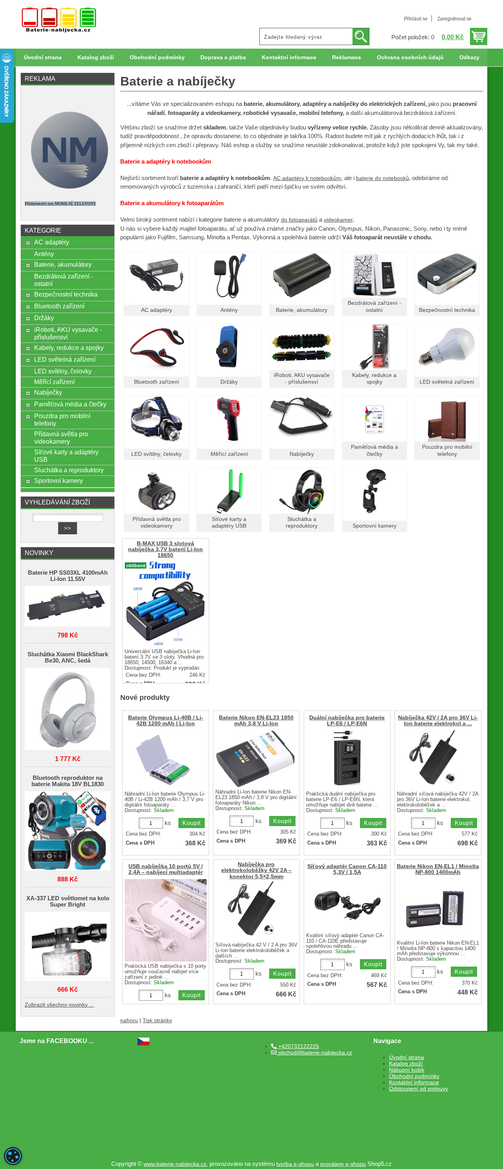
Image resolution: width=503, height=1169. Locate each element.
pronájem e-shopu (343, 1164)
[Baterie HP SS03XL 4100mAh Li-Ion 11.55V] (67, 607)
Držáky (229, 382)
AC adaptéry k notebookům (307, 178)
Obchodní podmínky (157, 57)
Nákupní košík (406, 1070)
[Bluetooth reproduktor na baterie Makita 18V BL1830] (67, 831)
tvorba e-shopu (295, 1164)
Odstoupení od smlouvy (418, 1089)
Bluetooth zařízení (156, 382)
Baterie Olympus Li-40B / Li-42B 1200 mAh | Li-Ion (165, 721)
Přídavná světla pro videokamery (61, 437)
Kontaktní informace (289, 57)
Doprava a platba (223, 57)
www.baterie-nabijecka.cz (174, 1164)
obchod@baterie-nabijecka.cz (314, 1053)
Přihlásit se (416, 19)
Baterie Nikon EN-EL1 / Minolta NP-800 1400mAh (438, 869)
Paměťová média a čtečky (70, 404)
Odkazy (469, 57)
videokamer (338, 220)
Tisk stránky (157, 1020)
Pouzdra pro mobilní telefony (62, 419)
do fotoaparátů (299, 220)
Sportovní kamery (374, 526)
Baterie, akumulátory (301, 310)
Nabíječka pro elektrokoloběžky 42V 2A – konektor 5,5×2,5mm (256, 870)
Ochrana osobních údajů (410, 57)
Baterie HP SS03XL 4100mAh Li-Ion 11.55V (68, 576)
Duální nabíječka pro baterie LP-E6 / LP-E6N (347, 721)
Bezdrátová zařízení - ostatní (63, 280)
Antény (229, 310)
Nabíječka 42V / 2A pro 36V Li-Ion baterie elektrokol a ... (438, 721)
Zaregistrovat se (454, 19)
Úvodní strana (43, 57)
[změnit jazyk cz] (143, 1044)
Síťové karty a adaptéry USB (66, 455)
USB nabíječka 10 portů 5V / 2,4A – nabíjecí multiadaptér (166, 869)
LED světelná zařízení (447, 382)
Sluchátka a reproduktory (69, 469)
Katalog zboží (95, 57)
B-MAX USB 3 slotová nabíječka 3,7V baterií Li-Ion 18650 (165, 549)
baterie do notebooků (382, 178)
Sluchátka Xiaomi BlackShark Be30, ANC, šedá (68, 657)
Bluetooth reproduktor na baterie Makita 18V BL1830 (67, 781)
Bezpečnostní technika (447, 310)
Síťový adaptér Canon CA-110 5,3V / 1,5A (347, 869)
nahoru (129, 1020)
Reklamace (346, 57)
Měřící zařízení (229, 454)
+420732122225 (298, 1046)
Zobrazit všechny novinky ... (59, 1005)
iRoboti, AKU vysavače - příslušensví (68, 333)
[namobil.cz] (67, 191)
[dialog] (13, 1156)
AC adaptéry (156, 310)
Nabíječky (302, 454)
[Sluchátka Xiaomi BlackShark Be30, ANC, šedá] (67, 709)
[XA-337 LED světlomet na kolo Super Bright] (67, 947)
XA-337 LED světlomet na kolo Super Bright (67, 901)
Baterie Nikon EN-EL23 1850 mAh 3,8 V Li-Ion (256, 721)
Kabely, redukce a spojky (69, 347)
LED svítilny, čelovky (156, 454)
